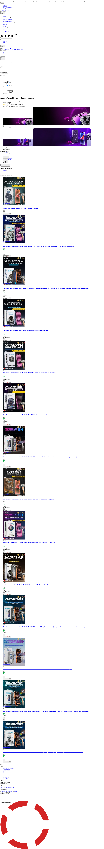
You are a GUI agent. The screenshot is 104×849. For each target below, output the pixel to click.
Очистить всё (4, 165)
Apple (8, 81)
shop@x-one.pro (11, 787)
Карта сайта (5, 778)
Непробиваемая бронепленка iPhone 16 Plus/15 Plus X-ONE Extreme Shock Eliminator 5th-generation (29, 542)
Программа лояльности (7, 7)
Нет (3, 75)
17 (3, 43)
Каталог (4, 171)
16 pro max (5, 42)
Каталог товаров (6, 769)
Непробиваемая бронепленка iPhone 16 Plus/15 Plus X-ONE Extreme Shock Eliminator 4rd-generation (29, 372)
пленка (10, 91)
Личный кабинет (5, 10)
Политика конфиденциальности (25, 794)
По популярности (6, 155)
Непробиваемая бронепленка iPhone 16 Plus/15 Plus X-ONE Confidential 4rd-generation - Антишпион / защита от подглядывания (36, 414)
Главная (4, 170)
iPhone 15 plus (11, 85)
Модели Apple (6, 82)
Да (1, 75)
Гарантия (5, 6)
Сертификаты (6, 777)
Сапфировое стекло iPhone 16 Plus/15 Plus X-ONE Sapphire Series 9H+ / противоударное (25, 330)
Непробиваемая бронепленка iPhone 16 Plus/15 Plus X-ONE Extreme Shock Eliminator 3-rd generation (29, 499)
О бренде (5, 5)
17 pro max (5, 41)
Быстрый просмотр (7, 203)
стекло (10, 92)
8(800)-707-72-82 (4, 787)
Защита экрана (10, 90)
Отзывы (4, 775)
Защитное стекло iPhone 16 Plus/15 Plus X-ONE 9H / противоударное (20, 208)
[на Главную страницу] (8, 36)
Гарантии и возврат (7, 770)
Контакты (5, 8)
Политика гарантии (4, 794)
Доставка (5, 771)
